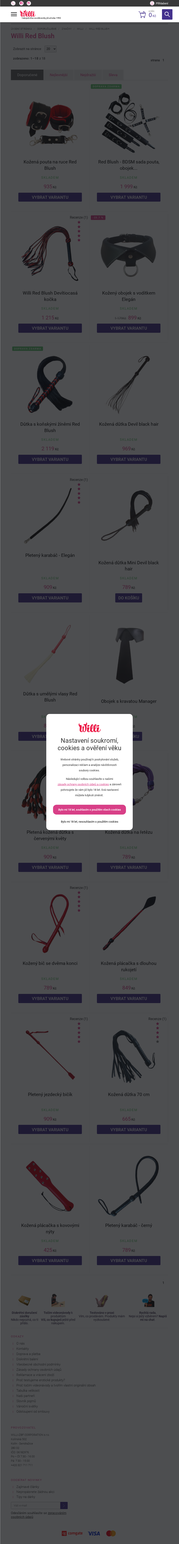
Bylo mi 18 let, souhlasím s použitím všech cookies (89, 809)
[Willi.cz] (27, 13)
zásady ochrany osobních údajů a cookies (83, 784)
